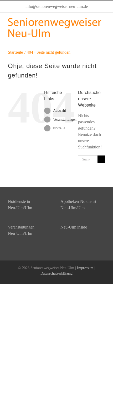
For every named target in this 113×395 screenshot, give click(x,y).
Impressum (85, 268)
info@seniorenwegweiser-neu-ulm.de (56, 6)
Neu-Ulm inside (73, 227)
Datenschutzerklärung (56, 273)
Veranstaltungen (64, 119)
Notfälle (59, 128)
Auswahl (59, 111)
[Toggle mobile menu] (103, 40)
